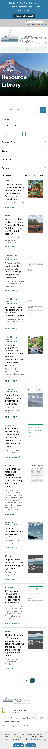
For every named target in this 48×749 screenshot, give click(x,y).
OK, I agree (18, 745)
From (4, 130)
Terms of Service (23, 726)
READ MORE (10, 207)
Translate (43, 24)
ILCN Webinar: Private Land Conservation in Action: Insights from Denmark (13, 597)
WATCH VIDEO (11, 457)
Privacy (11, 726)
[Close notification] (44, 9)
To (26, 130)
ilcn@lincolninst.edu (11, 721)
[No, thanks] (45, 740)
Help (4, 726)
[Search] (43, 110)
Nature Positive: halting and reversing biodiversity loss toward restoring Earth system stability (13, 477)
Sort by (28, 175)
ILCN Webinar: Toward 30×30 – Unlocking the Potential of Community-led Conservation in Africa (13, 437)
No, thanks (31, 745)
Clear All (5, 119)
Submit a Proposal (24, 16)
